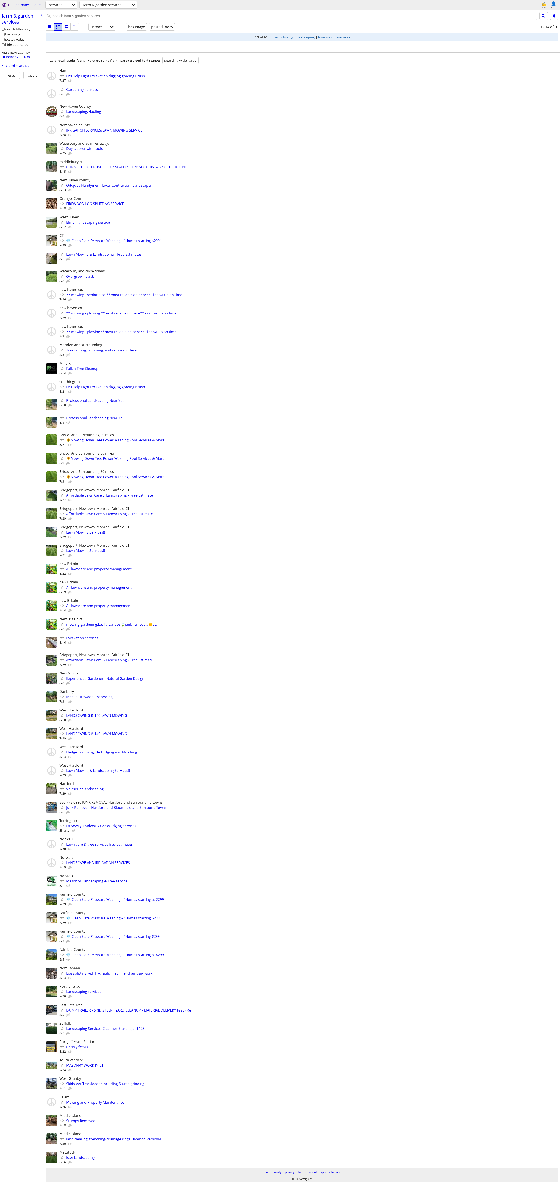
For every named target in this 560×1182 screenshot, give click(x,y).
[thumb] (58, 27)
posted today (14, 39)
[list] (50, 27)
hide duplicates (16, 44)
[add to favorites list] (62, 75)
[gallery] (66, 27)
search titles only (17, 29)
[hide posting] (70, 81)
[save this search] (554, 16)
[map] (74, 27)
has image (12, 34)
